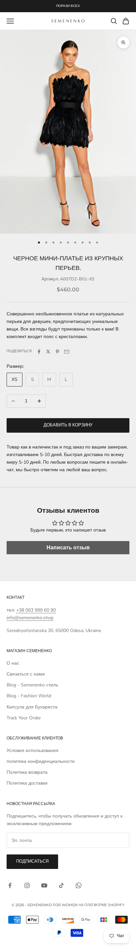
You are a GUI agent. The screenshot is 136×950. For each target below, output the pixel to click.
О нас (13, 663)
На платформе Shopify (101, 905)
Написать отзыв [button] (68, 547)
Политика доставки (27, 783)
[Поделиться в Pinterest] (57, 351)
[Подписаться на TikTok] (61, 885)
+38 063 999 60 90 (36, 610)
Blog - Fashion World (29, 696)
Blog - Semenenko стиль (32, 685)
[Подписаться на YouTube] (44, 885)
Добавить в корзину (68, 425)
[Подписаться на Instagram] (27, 885)
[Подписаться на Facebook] (10, 885)
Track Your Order (24, 718)
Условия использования (32, 750)
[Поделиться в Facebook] (39, 351)
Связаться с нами (26, 674)
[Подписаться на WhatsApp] (78, 885)
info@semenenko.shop (30, 618)
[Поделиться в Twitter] (48, 351)
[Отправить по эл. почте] (66, 351)
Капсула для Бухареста (32, 707)
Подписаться (32, 861)
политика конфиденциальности (41, 761)
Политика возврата (27, 772)
